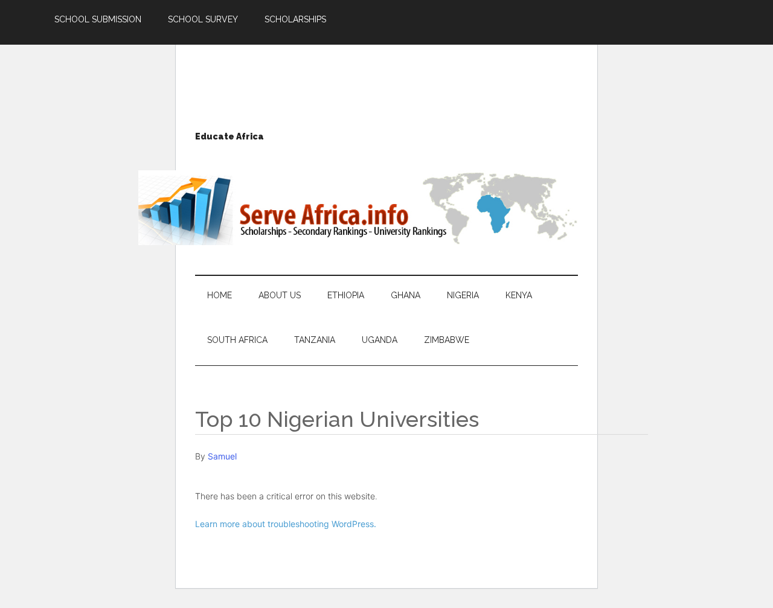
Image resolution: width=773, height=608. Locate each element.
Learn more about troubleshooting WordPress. (285, 524)
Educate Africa (229, 136)
